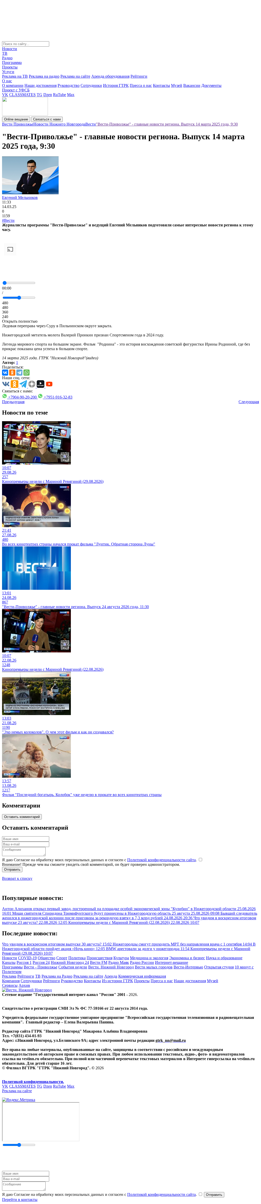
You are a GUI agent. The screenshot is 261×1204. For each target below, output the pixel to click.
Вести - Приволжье (40, 967)
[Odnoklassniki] (12, 373)
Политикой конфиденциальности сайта (161, 860)
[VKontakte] (5, 373)
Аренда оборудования (110, 76)
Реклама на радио (44, 76)
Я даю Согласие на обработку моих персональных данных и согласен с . (100, 860)
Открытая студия (219, 967)
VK (5, 94)
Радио (7, 58)
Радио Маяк (118, 962)
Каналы (9, 962)
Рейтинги (138, 76)
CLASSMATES (22, 94)
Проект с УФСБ (16, 90)
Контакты (161, 85)
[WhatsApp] (26, 373)
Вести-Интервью (188, 967)
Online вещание (16, 119)
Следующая (249, 402)
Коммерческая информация (142, 976)
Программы (12, 967)
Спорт (61, 958)
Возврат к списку (17, 878)
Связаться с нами (47, 119)
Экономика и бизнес (187, 958)
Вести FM (98, 962)
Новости (9, 49)
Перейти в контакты (19, 1199)
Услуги (8, 72)
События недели (72, 967)
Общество (46, 958)
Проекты (10, 67)
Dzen (47, 94)
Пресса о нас (141, 85)
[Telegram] (19, 373)
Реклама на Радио (57, 976)
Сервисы (10, 985)
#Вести (8, 220)
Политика (77, 958)
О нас (7, 81)
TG (39, 94)
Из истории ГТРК (117, 981)
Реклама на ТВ (15, 76)
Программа (12, 62)
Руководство (69, 85)
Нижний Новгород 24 (70, 962)
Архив (24, 985)
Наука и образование (224, 958)
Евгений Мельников (20, 197)
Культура (121, 958)
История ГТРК (116, 85)
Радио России (142, 962)
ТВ (4, 53)
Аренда (110, 976)
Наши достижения (40, 85)
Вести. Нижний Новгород (111, 967)
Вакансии (191, 85)
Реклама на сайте (75, 76)
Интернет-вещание (171, 962)
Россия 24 (41, 962)
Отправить (12, 869)
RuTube (59, 94)
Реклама (9, 976)
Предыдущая (13, 402)
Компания (11, 981)
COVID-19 (27, 958)
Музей (176, 85)
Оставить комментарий (22, 817)
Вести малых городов (154, 967)
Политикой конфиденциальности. (33, 1081)
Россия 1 (24, 962)
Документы (211, 85)
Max (70, 94)
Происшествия (99, 958)
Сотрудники (91, 85)
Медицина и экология (149, 958)
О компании (12, 85)
